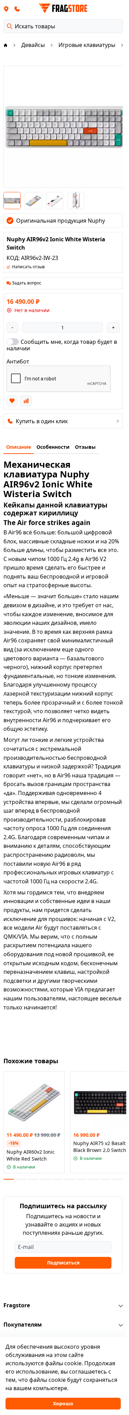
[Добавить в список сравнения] (25, 400)
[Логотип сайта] (63, 8)
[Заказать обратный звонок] (17, 9)
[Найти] (9, 26)
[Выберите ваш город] (6, 9)
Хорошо (63, 1403)
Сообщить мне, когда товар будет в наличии (62, 345)
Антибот (18, 361)
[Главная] (5, 45)
